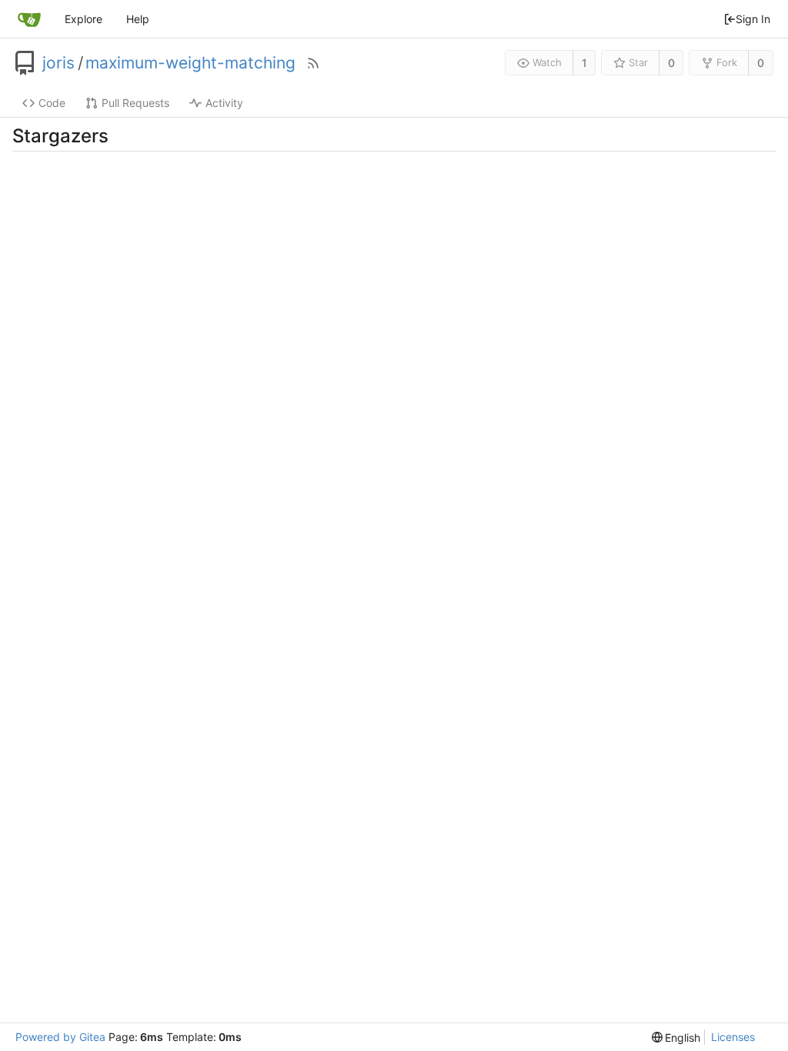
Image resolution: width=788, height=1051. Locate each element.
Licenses (733, 1036)
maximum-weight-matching (190, 63)
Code (51, 102)
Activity (224, 102)
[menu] (676, 1037)
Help (137, 18)
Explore (83, 18)
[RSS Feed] (313, 63)
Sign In (753, 18)
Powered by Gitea (60, 1036)
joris (58, 63)
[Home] (29, 19)
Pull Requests (135, 102)
